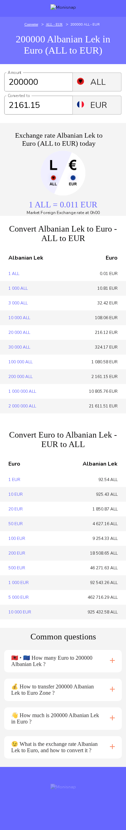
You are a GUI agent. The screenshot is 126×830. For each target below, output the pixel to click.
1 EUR (14, 479)
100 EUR (16, 538)
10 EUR (15, 494)
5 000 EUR (18, 597)
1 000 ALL (18, 288)
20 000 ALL (19, 332)
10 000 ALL (19, 318)
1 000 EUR (18, 582)
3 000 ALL (18, 303)
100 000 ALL (20, 362)
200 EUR (16, 553)
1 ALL (13, 273)
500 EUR (16, 568)
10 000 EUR (19, 612)
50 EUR (15, 524)
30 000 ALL (19, 347)
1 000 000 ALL (22, 391)
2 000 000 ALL (22, 406)
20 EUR (15, 509)
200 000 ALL (20, 376)
